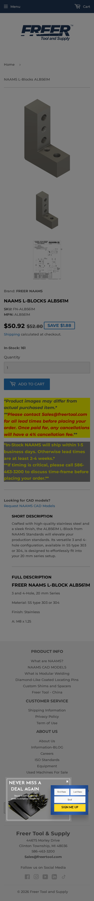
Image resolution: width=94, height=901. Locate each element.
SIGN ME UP (69, 807)
